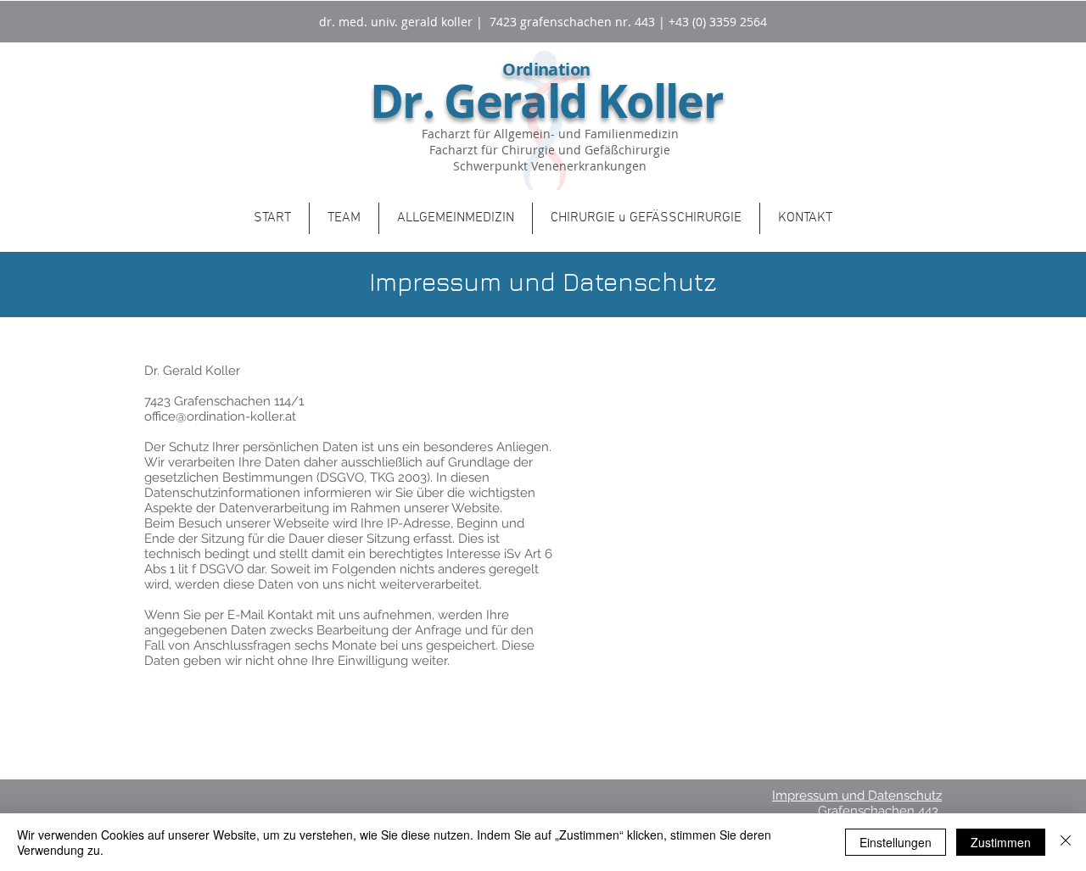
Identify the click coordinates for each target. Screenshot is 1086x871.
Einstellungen (895, 842)
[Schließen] (1065, 842)
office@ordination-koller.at (220, 416)
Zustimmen (1001, 842)
